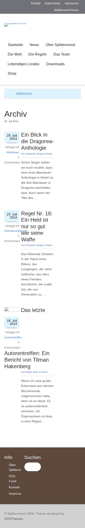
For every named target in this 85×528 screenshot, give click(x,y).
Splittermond (24, 93)
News (34, 45)
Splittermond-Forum (66, 10)
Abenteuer (12, 152)
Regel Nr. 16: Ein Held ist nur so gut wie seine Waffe (37, 226)
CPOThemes (13, 519)
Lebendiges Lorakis (23, 64)
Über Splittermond (60, 45)
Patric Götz (32, 372)
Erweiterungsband (15, 231)
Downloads (55, 64)
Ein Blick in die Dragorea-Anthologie (37, 141)
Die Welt (15, 54)
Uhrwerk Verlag (34, 153)
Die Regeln (37, 54)
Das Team (61, 54)
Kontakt (35, 3)
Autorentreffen (13, 337)
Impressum (71, 3)
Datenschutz (52, 3)
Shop (12, 73)
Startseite (15, 45)
